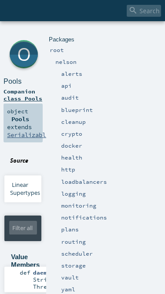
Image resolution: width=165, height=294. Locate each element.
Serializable (28, 135)
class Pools (23, 98)
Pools (13, 81)
